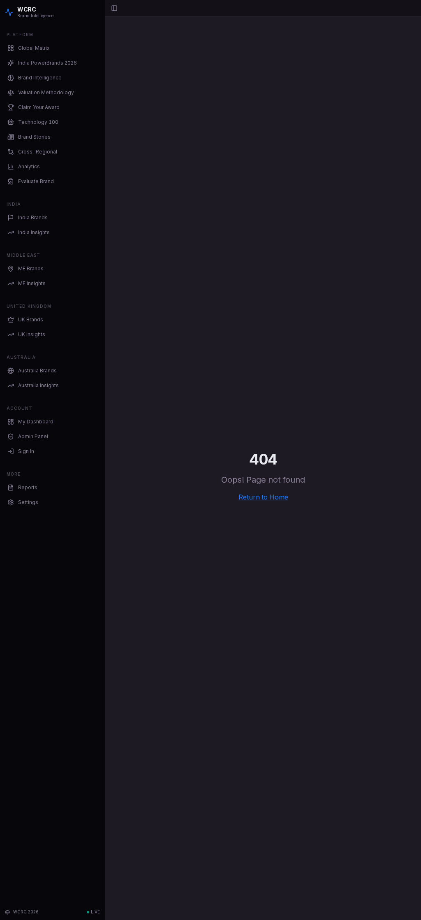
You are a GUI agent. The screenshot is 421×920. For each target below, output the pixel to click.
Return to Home (263, 497)
